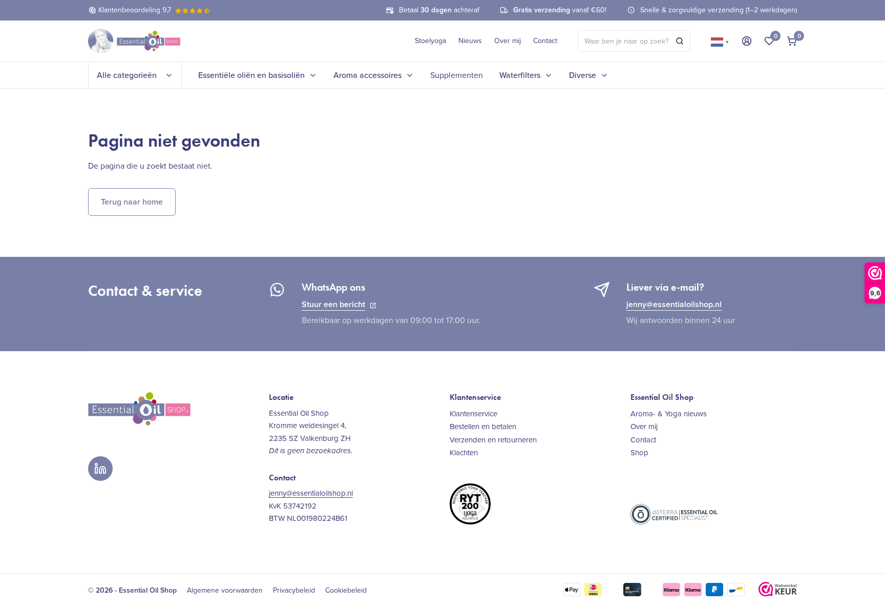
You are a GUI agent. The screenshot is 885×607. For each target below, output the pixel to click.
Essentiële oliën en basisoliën (251, 75)
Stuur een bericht (333, 304)
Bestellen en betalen (483, 426)
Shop (639, 452)
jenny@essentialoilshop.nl (674, 304)
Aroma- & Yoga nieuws (668, 413)
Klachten (464, 452)
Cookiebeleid (346, 590)
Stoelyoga (430, 41)
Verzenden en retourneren (493, 439)
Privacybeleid (294, 590)
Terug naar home (132, 202)
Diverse (582, 75)
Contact (545, 41)
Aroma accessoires (367, 75)
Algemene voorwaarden (225, 590)
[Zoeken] (680, 41)
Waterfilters (519, 75)
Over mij (507, 41)
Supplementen (456, 75)
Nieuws (470, 41)
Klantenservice (473, 413)
